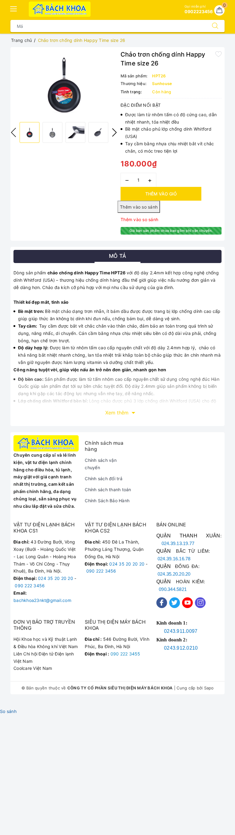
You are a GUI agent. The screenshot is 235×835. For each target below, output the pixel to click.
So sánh (8, 711)
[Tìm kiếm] (215, 26)
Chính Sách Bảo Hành (107, 500)
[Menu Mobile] (13, 8)
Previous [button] (13, 132)
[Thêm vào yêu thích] (218, 54)
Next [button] (114, 132)
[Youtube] (187, 602)
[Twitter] (174, 602)
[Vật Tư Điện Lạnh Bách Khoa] (60, 9)
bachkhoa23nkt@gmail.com (42, 600)
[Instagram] (200, 602)
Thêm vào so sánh (139, 219)
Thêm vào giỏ (161, 193)
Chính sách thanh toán (108, 489)
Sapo (209, 687)
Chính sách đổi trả (103, 478)
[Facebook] (161, 602)
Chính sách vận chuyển (101, 464)
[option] (63, 83)
